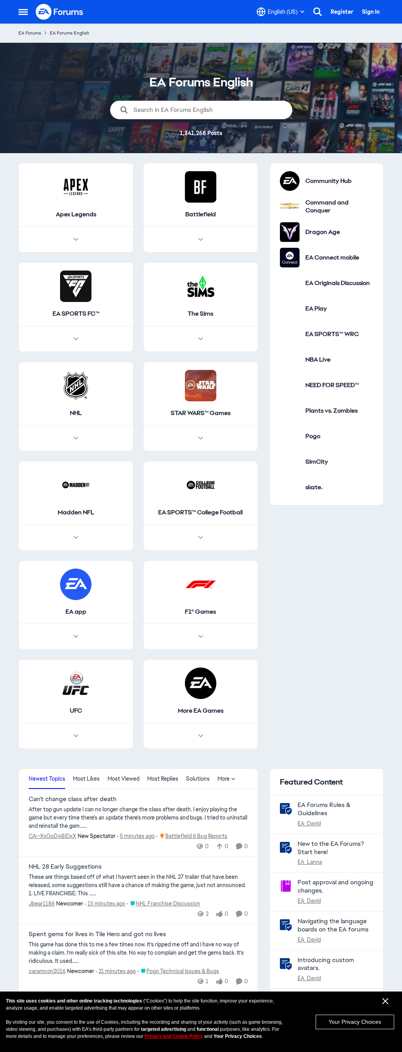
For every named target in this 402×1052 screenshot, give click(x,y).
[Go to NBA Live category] (290, 360)
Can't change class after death (73, 799)
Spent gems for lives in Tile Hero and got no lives (97, 934)
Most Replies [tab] (162, 778)
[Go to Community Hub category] (290, 181)
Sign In (371, 11)
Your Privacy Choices (355, 1022)
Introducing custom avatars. (326, 964)
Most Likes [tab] (86, 778)
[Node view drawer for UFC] (75, 736)
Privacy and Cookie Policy (173, 1036)
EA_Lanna (310, 861)
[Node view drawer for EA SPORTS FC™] (75, 339)
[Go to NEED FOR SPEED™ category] (290, 385)
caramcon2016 (47, 971)
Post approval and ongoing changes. (335, 886)
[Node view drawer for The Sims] (200, 339)
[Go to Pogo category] (290, 436)
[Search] (317, 11)
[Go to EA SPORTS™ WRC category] (290, 334)
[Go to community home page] (60, 12)
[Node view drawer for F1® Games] (200, 636)
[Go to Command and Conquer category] (290, 206)
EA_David (309, 823)
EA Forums (29, 33)
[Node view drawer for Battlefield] (200, 239)
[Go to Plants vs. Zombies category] (290, 411)
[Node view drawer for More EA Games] (200, 736)
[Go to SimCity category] (290, 462)
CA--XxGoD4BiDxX (52, 836)
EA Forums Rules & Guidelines (324, 809)
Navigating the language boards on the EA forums (333, 925)
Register (342, 11)
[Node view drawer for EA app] (75, 636)
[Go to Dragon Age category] (290, 232)
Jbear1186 (42, 903)
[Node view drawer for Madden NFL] (75, 537)
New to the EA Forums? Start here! (331, 848)
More (223, 778)
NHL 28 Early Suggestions (65, 867)
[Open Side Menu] (23, 12)
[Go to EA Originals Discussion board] (290, 283)
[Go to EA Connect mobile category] (290, 257)
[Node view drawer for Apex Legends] (75, 239)
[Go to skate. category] (290, 487)
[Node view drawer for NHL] (75, 438)
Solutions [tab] (198, 778)
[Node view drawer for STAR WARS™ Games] (200, 438)
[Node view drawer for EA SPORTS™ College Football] (200, 537)
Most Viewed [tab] (123, 778)
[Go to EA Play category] (290, 308)
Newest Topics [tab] (47, 778)
